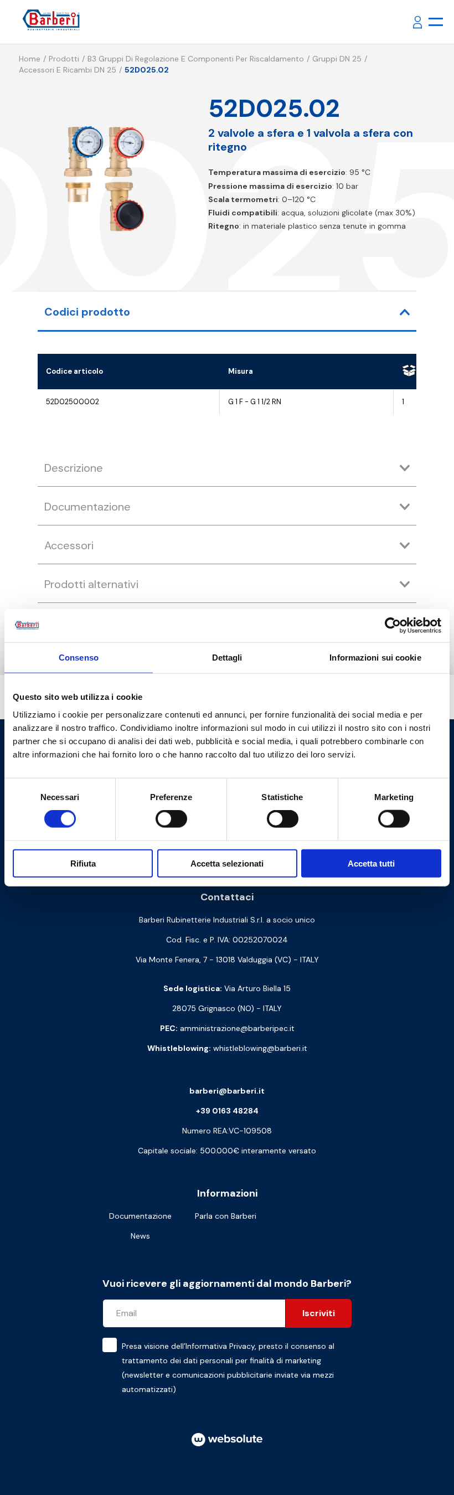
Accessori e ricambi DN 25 (67, 70)
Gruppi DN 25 (337, 59)
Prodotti (64, 59)
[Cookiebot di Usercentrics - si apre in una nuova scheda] (392, 625)
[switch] (171, 819)
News (140, 1236)
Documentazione (140, 1216)
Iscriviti (318, 1313)
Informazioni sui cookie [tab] (375, 657)
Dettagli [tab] (227, 657)
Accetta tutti (371, 863)
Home (29, 59)
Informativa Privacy (220, 1346)
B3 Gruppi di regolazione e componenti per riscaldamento (195, 59)
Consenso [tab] (79, 657)
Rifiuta (83, 863)
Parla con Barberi (225, 1216)
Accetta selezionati (227, 863)
